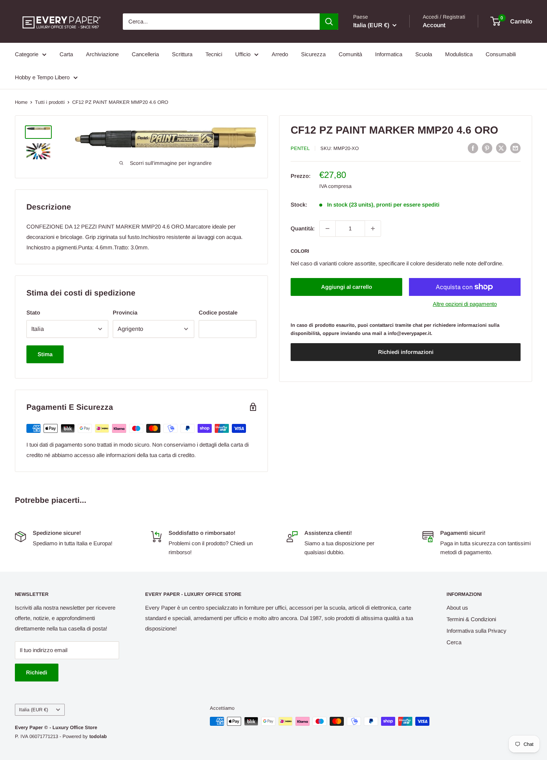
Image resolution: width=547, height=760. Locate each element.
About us (457, 607)
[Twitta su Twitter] (501, 148)
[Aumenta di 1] (373, 228)
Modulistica (459, 54)
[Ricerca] (329, 21)
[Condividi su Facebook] (473, 148)
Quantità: (303, 228)
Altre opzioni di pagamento (465, 304)
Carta (66, 54)
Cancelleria (145, 54)
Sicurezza (313, 54)
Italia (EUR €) (33, 709)
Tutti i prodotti (50, 102)
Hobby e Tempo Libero (42, 77)
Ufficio (242, 54)
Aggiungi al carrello (346, 287)
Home (21, 102)
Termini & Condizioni (471, 619)
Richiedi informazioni (406, 352)
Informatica (388, 54)
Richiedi (36, 672)
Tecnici (213, 54)
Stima (45, 354)
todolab (98, 736)
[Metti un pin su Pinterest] (487, 148)
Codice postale (218, 312)
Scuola (423, 54)
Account (434, 25)
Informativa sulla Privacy (476, 631)
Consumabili (501, 54)
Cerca (454, 642)
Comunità (350, 54)
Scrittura (182, 54)
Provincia (125, 312)
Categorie (26, 54)
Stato (33, 312)
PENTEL (300, 148)
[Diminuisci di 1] (327, 228)
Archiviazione (102, 54)
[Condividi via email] (515, 148)
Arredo (280, 54)
